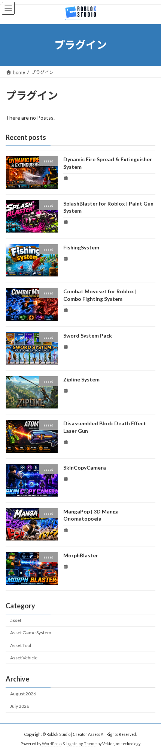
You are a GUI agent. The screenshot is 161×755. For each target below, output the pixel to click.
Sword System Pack (87, 335)
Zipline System (81, 379)
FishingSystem (81, 247)
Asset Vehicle (23, 657)
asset (15, 620)
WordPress (52, 743)
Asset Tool (20, 645)
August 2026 (23, 693)
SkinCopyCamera (84, 467)
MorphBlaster (80, 555)
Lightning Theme (81, 743)
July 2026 (19, 706)
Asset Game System (30, 632)
